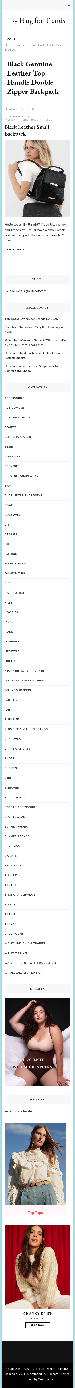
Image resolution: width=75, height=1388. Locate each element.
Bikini (9, 446)
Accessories (15, 398)
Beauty (10, 427)
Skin (8, 778)
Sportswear (15, 817)
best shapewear (18, 437)
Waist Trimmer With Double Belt (31, 963)
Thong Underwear (20, 895)
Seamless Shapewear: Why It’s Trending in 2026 (34, 329)
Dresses (11, 534)
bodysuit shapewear (21, 476)
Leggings (12, 641)
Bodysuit (12, 466)
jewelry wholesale (18, 1111)
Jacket (10, 622)
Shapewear (14, 739)
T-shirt (11, 875)
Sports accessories (21, 807)
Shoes (9, 758)
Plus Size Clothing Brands (26, 729)
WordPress (45, 1379)
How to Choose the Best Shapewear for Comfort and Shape (32, 368)
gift (8, 583)
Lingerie (11, 661)
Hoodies (11, 612)
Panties (11, 700)
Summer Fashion (17, 826)
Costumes (13, 515)
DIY (7, 525)
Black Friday (15, 456)
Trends (47, 119)
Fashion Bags (28, 119)
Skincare (12, 787)
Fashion (10, 119)
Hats (9, 602)
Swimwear (13, 865)
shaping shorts (18, 749)
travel (10, 914)
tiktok (10, 904)
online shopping (18, 690)
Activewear (14, 408)
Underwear (14, 934)
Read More (13, 249)
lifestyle (12, 651)
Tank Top (12, 885)
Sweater (12, 856)
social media (15, 797)
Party (9, 710)
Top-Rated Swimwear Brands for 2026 (31, 319)
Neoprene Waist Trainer (24, 670)
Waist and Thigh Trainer (25, 943)
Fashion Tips (15, 573)
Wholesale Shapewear (23, 973)
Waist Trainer (16, 953)
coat (9, 505)
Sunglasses (14, 846)
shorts (11, 768)
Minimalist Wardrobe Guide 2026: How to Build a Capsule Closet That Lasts (37, 342)
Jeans (9, 632)
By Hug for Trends (37, 20)
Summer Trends (17, 836)
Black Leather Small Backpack (27, 130)
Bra (7, 485)
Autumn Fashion (18, 417)
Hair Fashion (15, 593)
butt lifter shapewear (24, 495)
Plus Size (12, 719)
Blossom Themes (58, 1374)
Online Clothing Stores (24, 680)
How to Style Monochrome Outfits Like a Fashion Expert (32, 355)
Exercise (11, 544)
